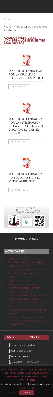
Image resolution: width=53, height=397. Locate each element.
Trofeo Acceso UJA (18, 280)
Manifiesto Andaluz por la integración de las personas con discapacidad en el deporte (25, 126)
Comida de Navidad (18, 258)
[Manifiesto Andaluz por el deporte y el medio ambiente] (26, 163)
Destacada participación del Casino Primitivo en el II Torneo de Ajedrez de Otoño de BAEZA (27, 321)
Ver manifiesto (19, 86)
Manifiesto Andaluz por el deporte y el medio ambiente (25, 178)
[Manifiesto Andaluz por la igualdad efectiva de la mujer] (26, 60)
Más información (26, 388)
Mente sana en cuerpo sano (22, 284)
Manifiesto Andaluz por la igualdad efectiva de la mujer (25, 74)
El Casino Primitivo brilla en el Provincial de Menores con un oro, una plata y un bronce (27, 273)
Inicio (7, 19)
